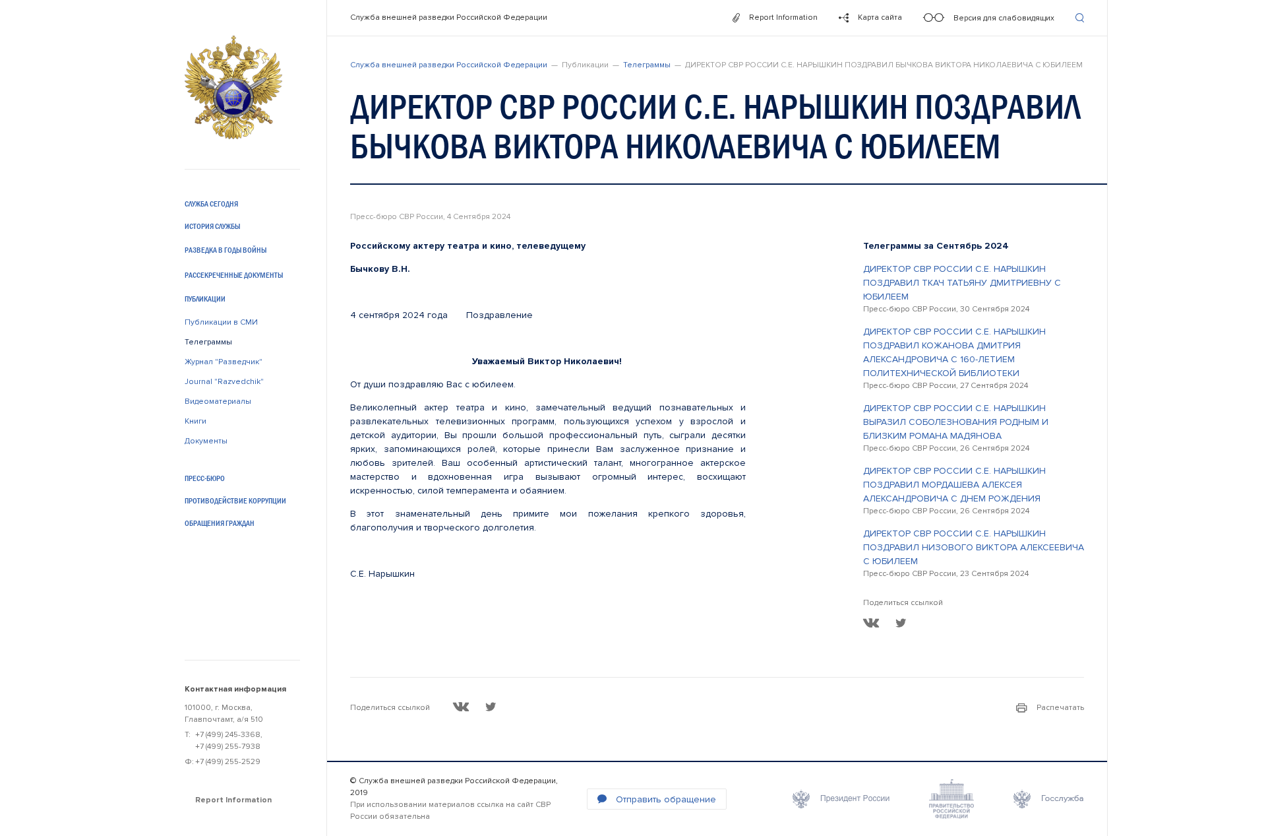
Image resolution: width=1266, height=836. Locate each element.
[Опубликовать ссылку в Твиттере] (900, 622)
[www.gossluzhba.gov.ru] (1048, 799)
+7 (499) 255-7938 (227, 747)
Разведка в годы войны (225, 250)
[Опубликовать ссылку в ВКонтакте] (871, 622)
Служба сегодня (211, 204)
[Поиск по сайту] (1080, 18)
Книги (195, 421)
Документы (206, 441)
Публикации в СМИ (221, 322)
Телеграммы (208, 342)
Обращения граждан (220, 523)
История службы (212, 226)
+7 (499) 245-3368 (227, 735)
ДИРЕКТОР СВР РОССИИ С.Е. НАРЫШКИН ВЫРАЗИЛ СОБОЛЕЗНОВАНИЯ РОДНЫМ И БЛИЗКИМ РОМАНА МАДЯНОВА (955, 421)
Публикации (205, 299)
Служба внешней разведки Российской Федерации (448, 17)
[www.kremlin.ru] (841, 799)
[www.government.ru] (951, 799)
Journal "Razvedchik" (224, 382)
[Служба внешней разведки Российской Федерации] (233, 87)
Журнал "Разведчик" (223, 362)
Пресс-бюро (205, 478)
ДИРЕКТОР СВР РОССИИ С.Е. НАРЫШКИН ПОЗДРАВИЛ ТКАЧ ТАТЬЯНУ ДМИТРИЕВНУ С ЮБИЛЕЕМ (962, 282)
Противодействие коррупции (235, 500)
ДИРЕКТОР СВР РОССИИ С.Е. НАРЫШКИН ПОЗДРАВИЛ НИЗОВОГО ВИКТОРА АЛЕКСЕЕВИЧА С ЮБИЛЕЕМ (973, 547)
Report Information (233, 800)
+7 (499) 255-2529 (227, 762)
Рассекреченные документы (234, 275)
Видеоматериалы (218, 401)
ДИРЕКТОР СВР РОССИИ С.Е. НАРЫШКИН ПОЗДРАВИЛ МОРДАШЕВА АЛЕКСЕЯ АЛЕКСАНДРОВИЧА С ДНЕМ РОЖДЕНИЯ (954, 484)
